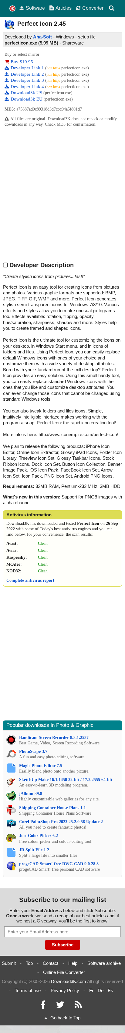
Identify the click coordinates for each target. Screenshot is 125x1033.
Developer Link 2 (28, 74)
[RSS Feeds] (78, 1006)
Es (110, 990)
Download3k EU (27, 99)
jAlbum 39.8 (30, 793)
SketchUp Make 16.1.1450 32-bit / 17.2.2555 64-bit (65, 779)
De (100, 990)
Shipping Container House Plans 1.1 (52, 808)
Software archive (104, 963)
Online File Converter (64, 972)
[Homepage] (12, 9)
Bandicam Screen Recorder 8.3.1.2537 (54, 737)
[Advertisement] (62, 194)
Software (35, 8)
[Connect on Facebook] (43, 1006)
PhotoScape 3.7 (33, 751)
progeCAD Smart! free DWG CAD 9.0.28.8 (59, 864)
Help (72, 963)
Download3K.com (68, 981)
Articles (64, 8)
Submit (9, 963)
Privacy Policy (65, 990)
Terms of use (28, 990)
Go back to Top (65, 1017)
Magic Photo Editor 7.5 (40, 765)
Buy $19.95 (22, 61)
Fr (91, 990)
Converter (92, 8)
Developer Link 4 (28, 86)
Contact (50, 963)
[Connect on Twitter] (60, 1006)
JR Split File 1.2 (34, 850)
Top (29, 963)
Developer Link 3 (28, 80)
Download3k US (27, 92)
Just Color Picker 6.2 (38, 835)
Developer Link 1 (28, 67)
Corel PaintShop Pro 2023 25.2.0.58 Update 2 (61, 821)
